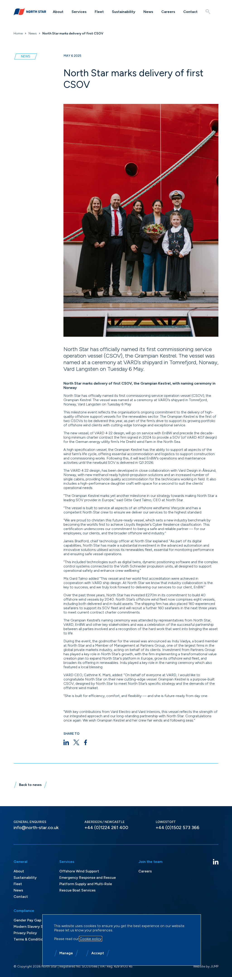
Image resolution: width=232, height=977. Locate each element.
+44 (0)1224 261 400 (106, 827)
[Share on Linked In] (66, 742)
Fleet (99, 12)
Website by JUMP (205, 966)
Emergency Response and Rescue (87, 877)
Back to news (30, 785)
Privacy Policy (25, 933)
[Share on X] (76, 742)
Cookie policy (91, 939)
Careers (168, 12)
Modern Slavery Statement (36, 926)
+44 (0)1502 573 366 (177, 827)
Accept (97, 953)
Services (79, 12)
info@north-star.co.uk (36, 827)
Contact (190, 12)
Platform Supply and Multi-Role (85, 884)
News (148, 12)
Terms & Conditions (30, 939)
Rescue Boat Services (77, 890)
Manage (66, 953)
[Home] (30, 11)
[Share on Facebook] (85, 742)
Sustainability (123, 12)
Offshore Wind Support (79, 871)
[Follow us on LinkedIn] (215, 861)
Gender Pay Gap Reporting (36, 920)
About (58, 12)
